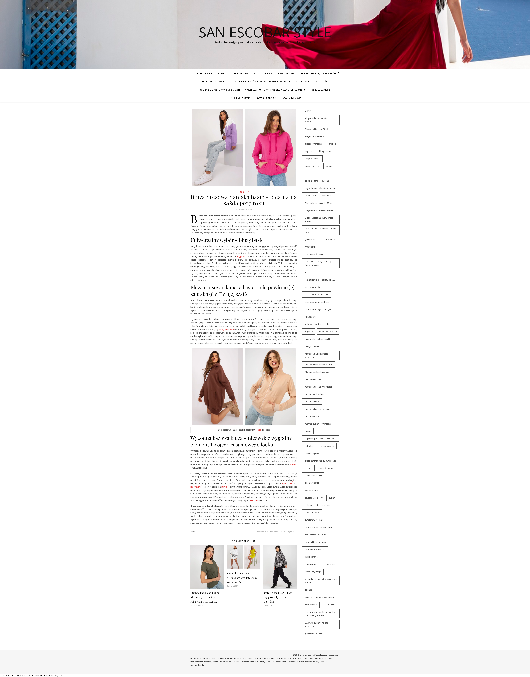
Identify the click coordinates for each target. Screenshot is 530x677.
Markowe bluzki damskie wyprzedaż (316, 355)
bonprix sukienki (312, 158)
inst (306, 272)
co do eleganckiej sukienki (317, 180)
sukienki (293, 464)
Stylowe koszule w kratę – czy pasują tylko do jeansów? (278, 597)
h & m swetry (328, 239)
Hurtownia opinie (213, 81)
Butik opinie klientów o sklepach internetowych (260, 81)
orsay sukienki (327, 446)
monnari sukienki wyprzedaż (318, 423)
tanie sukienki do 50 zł (315, 534)
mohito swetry (312, 416)
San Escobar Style (265, 32)
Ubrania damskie (291, 98)
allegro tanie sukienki (314, 136)
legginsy (241, 256)
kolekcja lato (310, 316)
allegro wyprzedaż (313, 143)
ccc (306, 173)
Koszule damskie (320, 89)
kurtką (224, 486)
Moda (221, 73)
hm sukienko (310, 246)
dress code (310, 195)
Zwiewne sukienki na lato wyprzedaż (316, 624)
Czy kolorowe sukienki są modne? (320, 188)
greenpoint (310, 239)
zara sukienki (311, 604)
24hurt (308, 110)
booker (329, 166)
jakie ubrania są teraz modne (318, 73)
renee (308, 468)
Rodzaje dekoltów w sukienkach (220, 89)
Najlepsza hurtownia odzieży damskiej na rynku (275, 89)
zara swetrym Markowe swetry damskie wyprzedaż (320, 614)
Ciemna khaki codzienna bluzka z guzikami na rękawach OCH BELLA (204, 597)
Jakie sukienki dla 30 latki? (317, 294)
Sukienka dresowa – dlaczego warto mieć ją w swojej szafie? (242, 578)
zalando (308, 589)
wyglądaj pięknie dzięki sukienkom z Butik (321, 581)
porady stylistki (312, 453)
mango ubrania (312, 346)
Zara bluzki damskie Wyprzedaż (320, 597)
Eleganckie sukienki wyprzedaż (319, 210)
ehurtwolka (327, 195)
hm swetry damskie (314, 254)
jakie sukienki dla (312, 287)
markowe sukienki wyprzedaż (319, 364)
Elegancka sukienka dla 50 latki (319, 203)
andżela (332, 143)
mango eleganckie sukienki (317, 339)
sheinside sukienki (313, 475)
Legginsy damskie (202, 73)
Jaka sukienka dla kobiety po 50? (320, 279)
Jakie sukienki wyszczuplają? (318, 309)
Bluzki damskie (263, 73)
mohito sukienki (312, 401)
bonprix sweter (312, 166)
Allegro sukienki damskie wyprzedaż (316, 120)
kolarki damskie (239, 73)
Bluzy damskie (286, 73)
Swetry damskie (266, 98)
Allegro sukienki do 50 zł (316, 129)
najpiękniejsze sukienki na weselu (320, 438)
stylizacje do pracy (314, 497)
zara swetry (329, 604)
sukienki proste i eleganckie (318, 505)
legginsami (195, 486)
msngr (308, 431)
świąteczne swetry (314, 633)
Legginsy (244, 192)
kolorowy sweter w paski (317, 324)
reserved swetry (325, 468)
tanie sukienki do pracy (315, 542)
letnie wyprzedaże (328, 331)
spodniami (287, 483)
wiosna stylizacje (313, 571)
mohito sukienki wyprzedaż (317, 409)
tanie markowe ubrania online (318, 527)
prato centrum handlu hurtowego (320, 460)
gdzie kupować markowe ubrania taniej (320, 230)
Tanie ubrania (311, 556)
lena (195, 531)
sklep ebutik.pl (311, 490)
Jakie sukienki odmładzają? (317, 302)
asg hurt (309, 151)
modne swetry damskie (316, 394)
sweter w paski (312, 512)
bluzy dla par (325, 151)
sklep (259, 430)
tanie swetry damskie (315, 549)
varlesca (331, 564)
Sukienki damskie (241, 98)
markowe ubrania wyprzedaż (318, 386)
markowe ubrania (313, 379)
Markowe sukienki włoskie (317, 372)
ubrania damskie (312, 564)
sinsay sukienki (312, 482)
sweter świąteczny (314, 519)
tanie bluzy (254, 500)
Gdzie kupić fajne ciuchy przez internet (319, 219)
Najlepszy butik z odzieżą (312, 81)
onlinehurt (309, 446)
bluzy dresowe (226, 329)
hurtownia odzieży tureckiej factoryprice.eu (318, 263)
